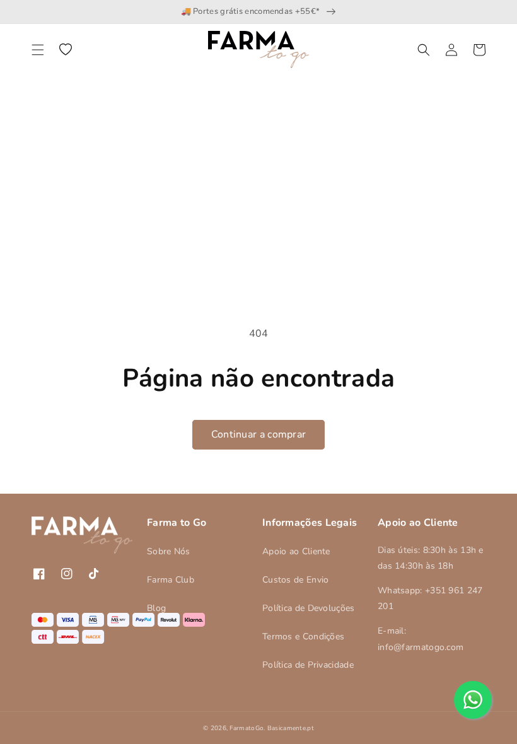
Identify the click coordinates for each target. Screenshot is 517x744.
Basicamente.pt (290, 728)
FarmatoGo (246, 728)
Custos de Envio (295, 580)
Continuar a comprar (258, 434)
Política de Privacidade (308, 665)
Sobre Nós (168, 551)
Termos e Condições (303, 636)
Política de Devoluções (308, 608)
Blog (156, 608)
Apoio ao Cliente (296, 551)
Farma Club (170, 580)
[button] (38, 50)
